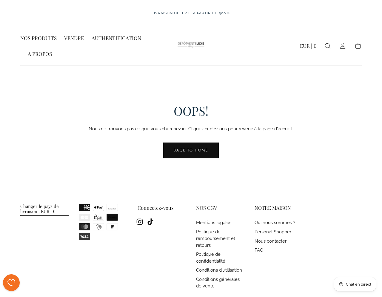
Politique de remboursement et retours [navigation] (215, 238)
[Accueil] (191, 46)
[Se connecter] (342, 46)
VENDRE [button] (74, 38)
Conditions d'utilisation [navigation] (219, 269)
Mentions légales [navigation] (213, 222)
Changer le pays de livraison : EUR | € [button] (39, 209)
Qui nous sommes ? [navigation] (275, 222)
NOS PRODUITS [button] (38, 38)
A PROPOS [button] (40, 54)
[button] (308, 47)
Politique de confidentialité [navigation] (210, 257)
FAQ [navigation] (259, 249)
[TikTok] (150, 221)
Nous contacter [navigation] (270, 241)
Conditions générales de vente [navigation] (218, 282)
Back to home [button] (191, 150)
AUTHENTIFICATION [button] (116, 38)
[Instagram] (139, 221)
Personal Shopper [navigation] (273, 231)
